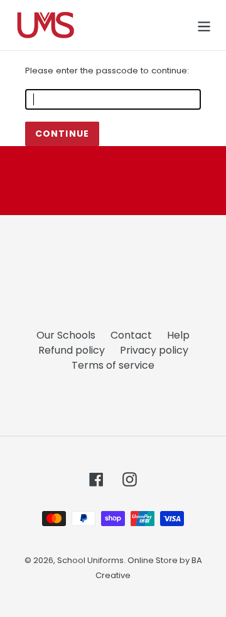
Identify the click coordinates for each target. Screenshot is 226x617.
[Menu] (204, 25)
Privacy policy (154, 350)
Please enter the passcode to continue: (107, 70)
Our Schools (65, 335)
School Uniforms (90, 560)
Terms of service (113, 365)
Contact (131, 335)
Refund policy (71, 350)
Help (178, 335)
